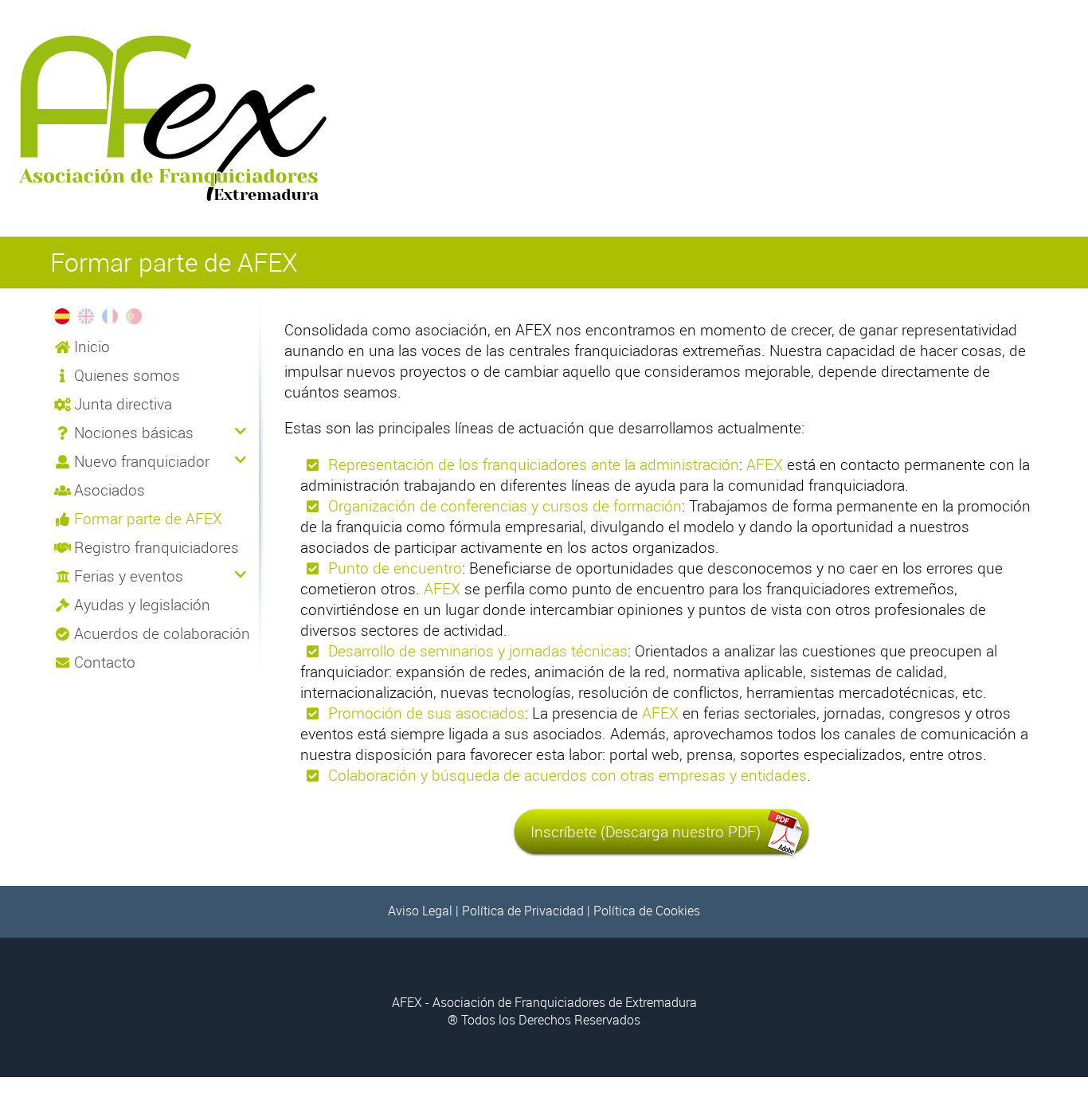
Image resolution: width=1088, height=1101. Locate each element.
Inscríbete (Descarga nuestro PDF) (645, 831)
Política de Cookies (646, 910)
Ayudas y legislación (142, 604)
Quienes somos (127, 375)
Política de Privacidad (523, 910)
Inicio (92, 346)
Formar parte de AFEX (148, 518)
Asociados (109, 490)
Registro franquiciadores (156, 547)
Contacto (104, 662)
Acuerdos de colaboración (162, 633)
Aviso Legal (420, 910)
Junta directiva (123, 404)
